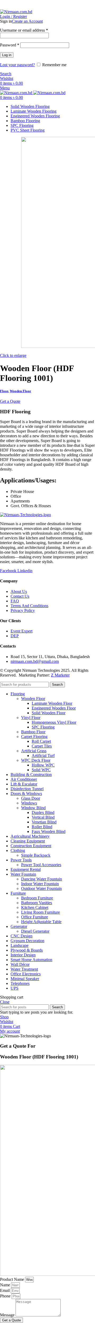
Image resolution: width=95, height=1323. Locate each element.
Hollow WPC (43, 765)
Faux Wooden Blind (48, 831)
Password (9, 45)
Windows (29, 803)
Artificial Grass (33, 751)
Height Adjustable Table (41, 921)
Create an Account (27, 21)
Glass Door (30, 798)
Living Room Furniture (40, 912)
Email (5, 1290)
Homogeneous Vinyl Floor (54, 722)
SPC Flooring (43, 727)
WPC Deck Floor (35, 760)
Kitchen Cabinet (34, 907)
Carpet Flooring (34, 736)
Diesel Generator (35, 931)
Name (5, 1285)
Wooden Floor (20, 391)
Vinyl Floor (30, 717)
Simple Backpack (35, 855)
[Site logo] (16, 11)
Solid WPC (41, 770)
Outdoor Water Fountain (41, 888)
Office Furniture (34, 917)
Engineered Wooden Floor (54, 708)
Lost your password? (17, 65)
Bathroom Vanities (36, 902)
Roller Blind (42, 827)
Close (5, 1002)
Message (8, 1315)
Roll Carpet (41, 741)
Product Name (12, 1279)
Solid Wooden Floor (48, 713)
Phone (6, 1296)
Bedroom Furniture (37, 898)
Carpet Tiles (42, 746)
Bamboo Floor (33, 732)
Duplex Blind (43, 812)
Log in (6, 55)
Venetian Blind (44, 822)
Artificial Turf (43, 755)
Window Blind (33, 808)
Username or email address (24, 30)
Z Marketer (60, 675)
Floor (4, 391)
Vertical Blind (43, 817)
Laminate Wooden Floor (52, 703)
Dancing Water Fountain (41, 879)
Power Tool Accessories (41, 864)
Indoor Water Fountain (40, 883)
